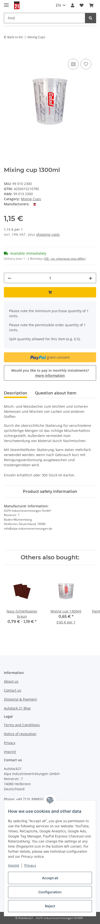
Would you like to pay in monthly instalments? (50, 373)
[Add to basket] (8, 52)
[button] (72, 5)
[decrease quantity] (9, 278)
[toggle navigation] (6, 3)
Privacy (30, 865)
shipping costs (48, 234)
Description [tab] (15, 393)
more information (50, 375)
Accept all (50, 878)
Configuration (50, 892)
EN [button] (58, 5)
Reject (50, 906)
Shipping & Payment (20, 699)
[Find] (90, 18)
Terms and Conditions (22, 725)
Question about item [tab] (55, 393)
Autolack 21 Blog (17, 708)
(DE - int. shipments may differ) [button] (65, 259)
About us (11, 681)
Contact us (12, 690)
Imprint (13, 865)
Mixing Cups (31, 199)
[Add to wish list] (86, 64)
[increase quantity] (90, 278)
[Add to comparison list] (73, 64)
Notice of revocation (20, 734)
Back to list (15, 37)
